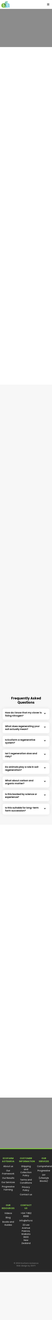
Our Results (8, 1178)
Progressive (43, 1170)
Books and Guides (8, 1223)
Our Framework (8, 1172)
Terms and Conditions (26, 1181)
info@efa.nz (26, 1220)
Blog (8, 1217)
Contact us (26, 1194)
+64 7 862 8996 (26, 1215)
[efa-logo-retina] (5, 2)
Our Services (8, 1182)
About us (8, 1166)
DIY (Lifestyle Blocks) (44, 1178)
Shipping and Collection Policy (26, 1171)
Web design (21, 1265)
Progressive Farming (8, 1188)
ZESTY (33, 1265)
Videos (8, 1213)
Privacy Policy (26, 1189)
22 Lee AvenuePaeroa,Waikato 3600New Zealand (26, 1234)
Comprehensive (44, 1166)
